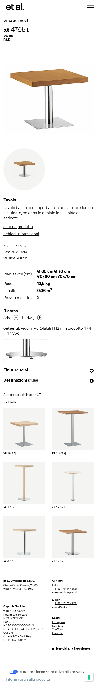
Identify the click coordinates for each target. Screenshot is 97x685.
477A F (58, 506)
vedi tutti (9, 401)
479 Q (58, 560)
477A (9, 506)
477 (8, 560)
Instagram (58, 622)
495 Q (9, 452)
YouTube (57, 629)
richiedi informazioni (21, 233)
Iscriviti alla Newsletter (73, 648)
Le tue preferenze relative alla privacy (51, 671)
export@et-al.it (61, 606)
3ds (6, 317)
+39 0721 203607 (66, 588)
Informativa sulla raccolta (28, 679)
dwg (30, 317)
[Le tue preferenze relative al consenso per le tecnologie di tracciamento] (89, 677)
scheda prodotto (18, 226)
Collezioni (10, 20)
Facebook (58, 625)
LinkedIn (57, 633)
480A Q (59, 452)
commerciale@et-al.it (65, 592)
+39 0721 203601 (66, 603)
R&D (6, 39)
